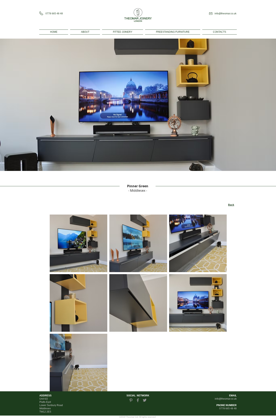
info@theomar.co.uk (225, 13)
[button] (138, 105)
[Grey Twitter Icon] (144, 400)
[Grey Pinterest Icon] (131, 400)
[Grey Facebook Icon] (137, 400)
